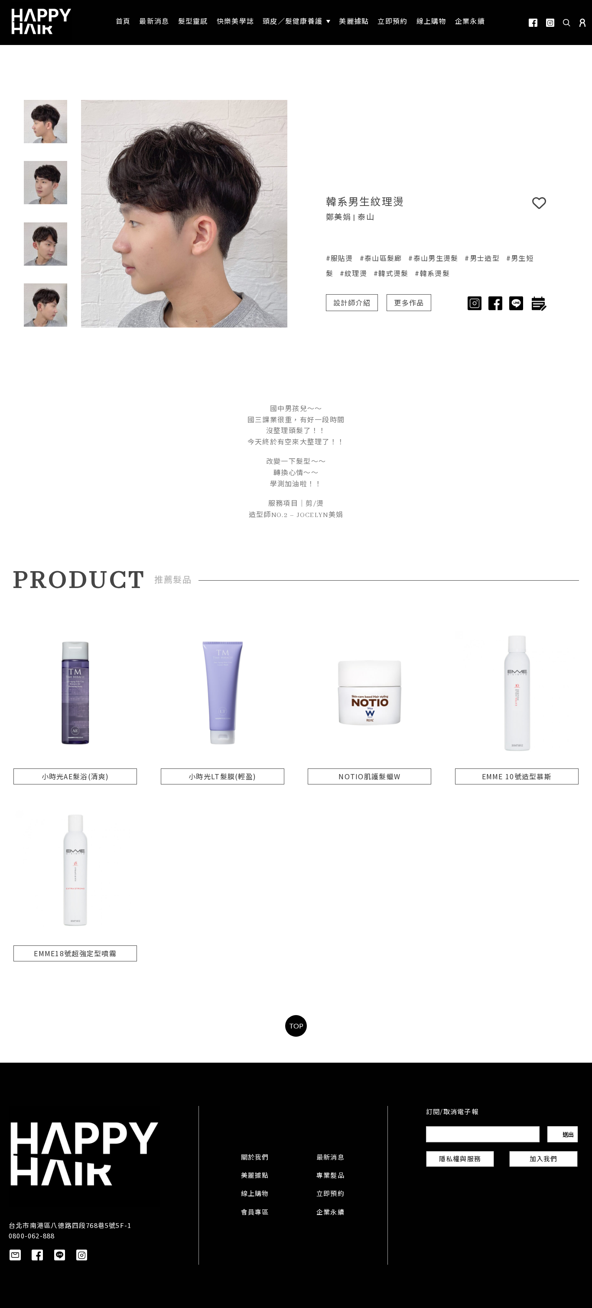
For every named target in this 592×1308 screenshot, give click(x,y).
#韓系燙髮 (432, 273)
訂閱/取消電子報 (452, 1112)
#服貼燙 (339, 258)
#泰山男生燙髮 (433, 258)
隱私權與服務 (460, 1159)
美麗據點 (255, 1176)
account (582, 23)
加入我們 (544, 1159)
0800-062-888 (32, 1235)
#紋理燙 (353, 273)
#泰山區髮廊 (381, 258)
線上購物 (255, 1194)
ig (550, 23)
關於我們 (255, 1158)
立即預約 (330, 1194)
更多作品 (409, 304)
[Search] (567, 22)
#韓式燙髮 (391, 273)
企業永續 (330, 1213)
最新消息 (330, 1158)
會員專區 (255, 1213)
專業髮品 (330, 1176)
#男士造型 (482, 258)
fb (533, 23)
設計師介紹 (352, 304)
